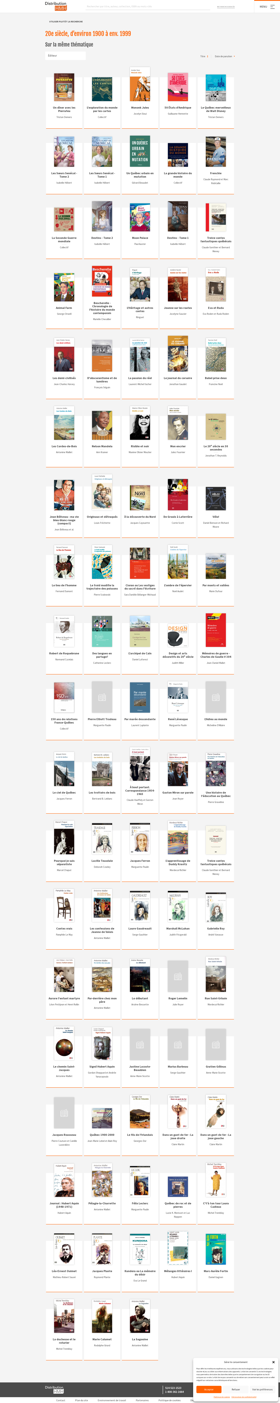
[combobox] (65, 56)
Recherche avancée (226, 7)
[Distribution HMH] (56, 6)
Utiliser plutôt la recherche (66, 21)
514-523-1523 (173, 1388)
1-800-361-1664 (174, 1392)
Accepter (209, 1389)
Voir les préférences (262, 1389)
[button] (273, 1362)
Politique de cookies (222, 1397)
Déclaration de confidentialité (244, 1397)
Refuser (236, 1389)
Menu (263, 6)
